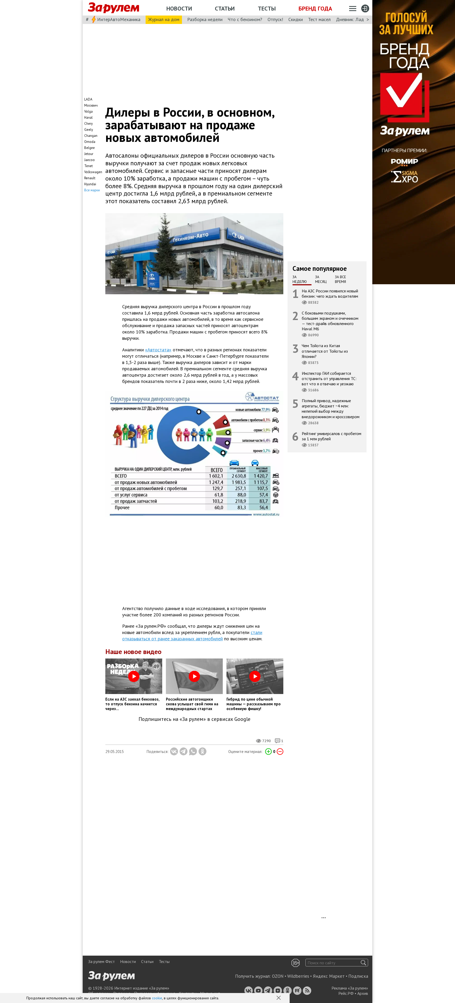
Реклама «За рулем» (350, 988)
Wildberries (298, 976)
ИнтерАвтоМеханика (118, 19)
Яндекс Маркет (329, 976)
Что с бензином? (245, 19)
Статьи (225, 8)
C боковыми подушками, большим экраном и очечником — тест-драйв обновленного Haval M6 (330, 320)
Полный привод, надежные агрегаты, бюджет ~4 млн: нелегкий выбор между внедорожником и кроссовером (330, 408)
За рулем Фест (101, 961)
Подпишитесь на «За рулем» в (194, 719)
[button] (279, 998)
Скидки (295, 19)
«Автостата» (158, 350)
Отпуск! (275, 19)
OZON (278, 976)
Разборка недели (204, 19)
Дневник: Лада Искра (358, 19)
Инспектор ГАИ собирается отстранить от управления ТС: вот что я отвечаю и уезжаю (329, 378)
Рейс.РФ (346, 993)
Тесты (267, 8)
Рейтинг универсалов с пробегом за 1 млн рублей (331, 436)
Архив (362, 993)
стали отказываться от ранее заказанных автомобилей (192, 635)
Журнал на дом (163, 19)
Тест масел (319, 19)
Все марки (92, 190)
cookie (157, 998)
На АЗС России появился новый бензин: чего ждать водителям (330, 293)
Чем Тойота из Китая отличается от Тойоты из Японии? (325, 351)
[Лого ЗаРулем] (113, 7)
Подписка (358, 976)
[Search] (363, 962)
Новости (179, 8)
